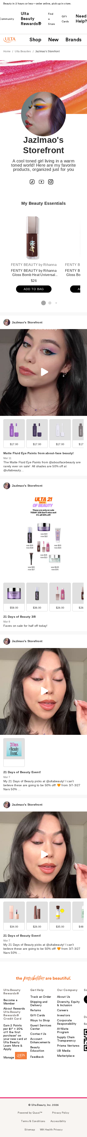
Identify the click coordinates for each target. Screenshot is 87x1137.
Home (7, 51)
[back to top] (78, 1128)
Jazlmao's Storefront (47, 51)
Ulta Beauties (23, 51)
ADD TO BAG (34, 289)
